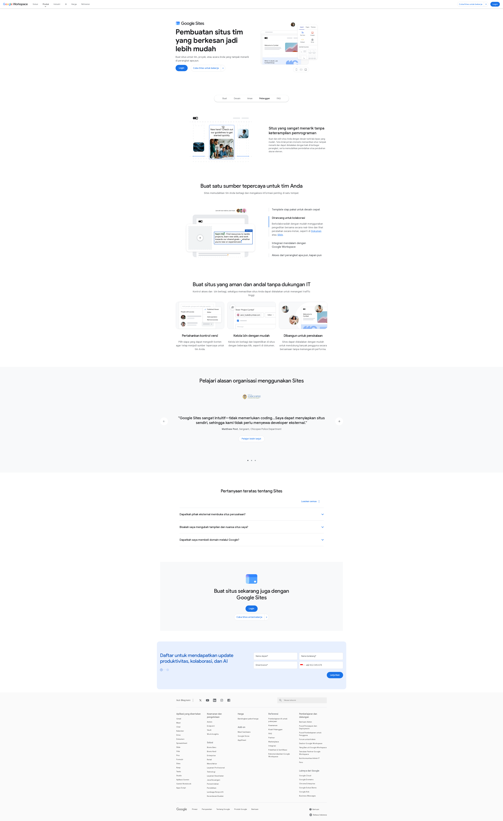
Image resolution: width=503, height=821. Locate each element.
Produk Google (240, 809)
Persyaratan (207, 809)
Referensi (85, 4)
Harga (74, 4)
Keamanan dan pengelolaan (214, 715)
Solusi (35, 4)
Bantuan (254, 809)
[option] (224, 98)
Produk (46, 4)
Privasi (194, 809)
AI (66, 4)
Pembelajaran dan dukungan (308, 715)
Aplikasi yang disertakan (188, 714)
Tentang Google (223, 809)
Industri (57, 4)
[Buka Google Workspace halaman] (15, 4)
